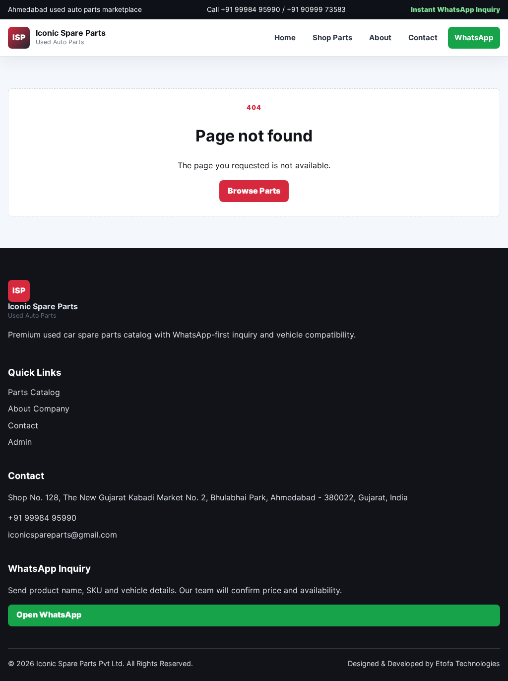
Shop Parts (332, 37)
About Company (38, 408)
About (380, 37)
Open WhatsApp (48, 614)
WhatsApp (474, 37)
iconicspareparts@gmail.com (62, 535)
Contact (423, 37)
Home (285, 37)
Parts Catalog (34, 392)
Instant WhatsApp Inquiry (455, 9)
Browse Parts (254, 191)
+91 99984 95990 (42, 518)
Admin (20, 442)
